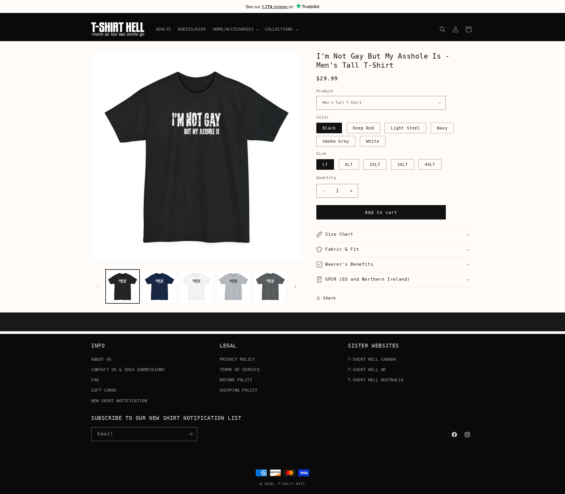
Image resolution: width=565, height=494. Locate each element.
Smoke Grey (336, 141)
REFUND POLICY (236, 379)
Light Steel (405, 128)
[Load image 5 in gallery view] (270, 286)
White (372, 141)
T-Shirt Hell (291, 484)
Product (325, 91)
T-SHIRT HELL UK (367, 369)
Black (329, 128)
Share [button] (329, 298)
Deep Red (363, 128)
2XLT (375, 164)
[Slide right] (295, 286)
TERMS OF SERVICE (240, 369)
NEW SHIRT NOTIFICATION (119, 400)
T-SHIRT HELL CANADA (372, 359)
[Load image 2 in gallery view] (159, 286)
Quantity (326, 177)
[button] (236, 29)
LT (325, 164)
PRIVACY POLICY (237, 359)
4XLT (430, 164)
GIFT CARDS (104, 390)
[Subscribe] (190, 434)
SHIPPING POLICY (238, 390)
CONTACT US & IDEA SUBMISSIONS (127, 369)
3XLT (402, 164)
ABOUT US (101, 359)
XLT (349, 164)
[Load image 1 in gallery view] (122, 286)
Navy (442, 128)
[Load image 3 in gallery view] (196, 286)
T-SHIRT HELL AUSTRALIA (375, 379)
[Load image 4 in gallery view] (233, 286)
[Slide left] (97, 286)
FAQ (95, 379)
